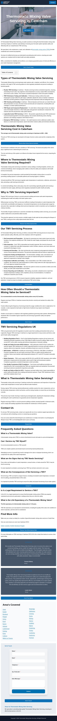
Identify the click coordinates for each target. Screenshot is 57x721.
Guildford (31, 623)
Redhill (12, 525)
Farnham (31, 637)
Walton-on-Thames (8, 638)
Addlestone (32, 611)
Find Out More (28, 284)
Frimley (31, 630)
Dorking (5, 631)
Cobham (5, 636)
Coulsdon (7, 525)
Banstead (17, 525)
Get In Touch (28, 322)
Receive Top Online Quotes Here (28, 223)
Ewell (4, 621)
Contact (53, 2)
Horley (4, 619)
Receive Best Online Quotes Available (28, 143)
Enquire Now (28, 424)
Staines (31, 621)
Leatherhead (6, 628)
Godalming (32, 628)
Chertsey (31, 613)
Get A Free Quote (28, 598)
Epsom (4, 624)
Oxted (2, 525)
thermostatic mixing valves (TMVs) (41, 49)
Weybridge (32, 609)
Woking (31, 618)
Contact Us (28, 485)
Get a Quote (27, 30)
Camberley (32, 633)
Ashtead (5, 626)
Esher (4, 633)
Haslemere (32, 635)
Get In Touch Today (28, 67)
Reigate (22, 525)
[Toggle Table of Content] (15, 72)
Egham (31, 625)
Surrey (31, 616)
